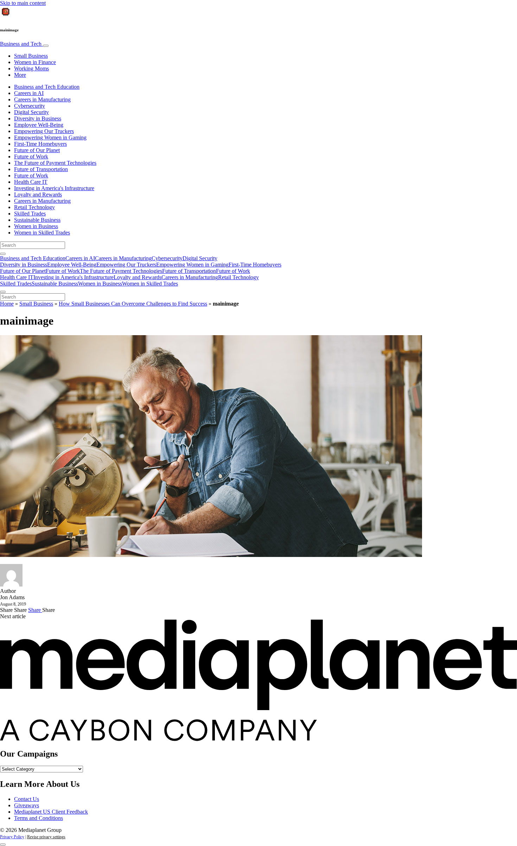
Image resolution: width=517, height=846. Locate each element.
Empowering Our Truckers (44, 131)
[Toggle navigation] (46, 46)
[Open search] (3, 254)
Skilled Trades (30, 214)
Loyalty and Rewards (38, 195)
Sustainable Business (37, 220)
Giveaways (26, 805)
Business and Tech (21, 44)
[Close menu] (3, 292)
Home (7, 304)
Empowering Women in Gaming (50, 137)
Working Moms (31, 68)
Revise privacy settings (46, 836)
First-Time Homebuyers (40, 144)
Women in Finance (35, 62)
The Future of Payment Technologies (55, 163)
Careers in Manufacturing (42, 99)
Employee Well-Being (38, 125)
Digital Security (31, 112)
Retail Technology (34, 207)
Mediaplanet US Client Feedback (51, 812)
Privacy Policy (12, 836)
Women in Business (36, 226)
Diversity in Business (37, 118)
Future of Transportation (41, 169)
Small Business (31, 56)
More (20, 75)
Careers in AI (29, 93)
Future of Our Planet (37, 150)
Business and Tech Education (46, 87)
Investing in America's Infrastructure (54, 188)
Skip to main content (23, 3)
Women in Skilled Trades (42, 233)
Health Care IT (30, 182)
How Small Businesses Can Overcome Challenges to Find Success (133, 304)
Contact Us (26, 799)
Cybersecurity (29, 106)
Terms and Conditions (38, 818)
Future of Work (31, 156)
